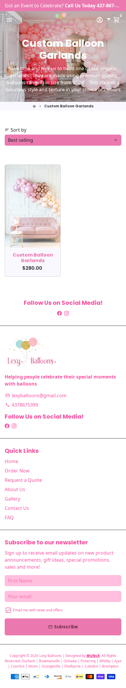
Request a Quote (23, 480)
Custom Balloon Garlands (68, 106)
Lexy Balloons (50, 655)
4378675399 (21, 405)
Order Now (17, 470)
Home (11, 461)
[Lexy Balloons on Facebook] (59, 313)
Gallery (12, 499)
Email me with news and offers (38, 610)
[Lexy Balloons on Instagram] (66, 313)
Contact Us (17, 508)
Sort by (15, 130)
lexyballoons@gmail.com (36, 395)
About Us (15, 489)
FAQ (9, 517)
